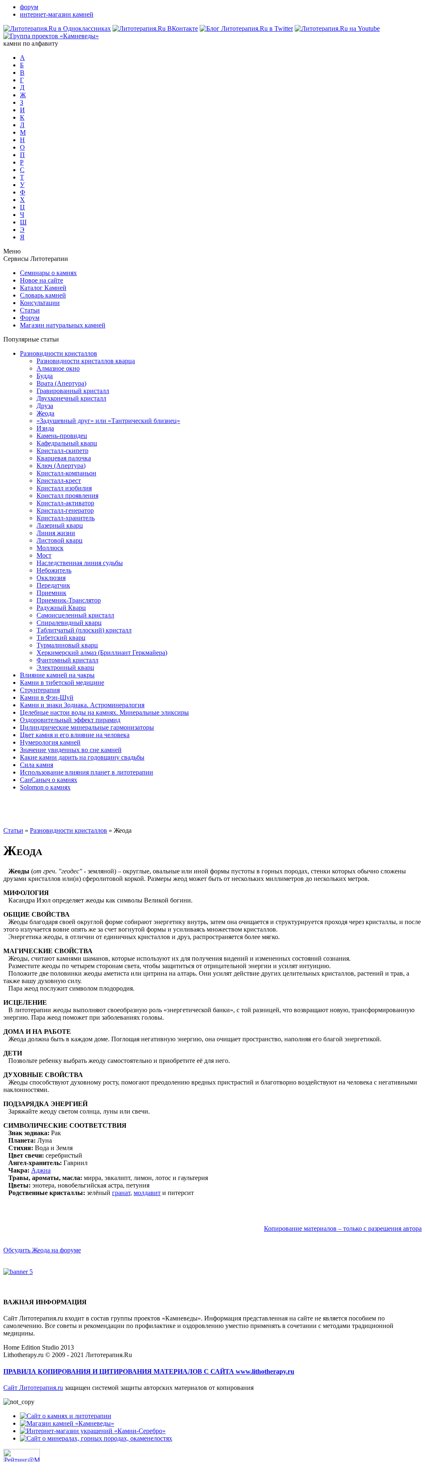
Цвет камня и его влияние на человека (74, 734)
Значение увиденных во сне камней (71, 749)
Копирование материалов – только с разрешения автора (343, 1228)
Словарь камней (43, 295)
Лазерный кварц (60, 525)
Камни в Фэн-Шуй (46, 697)
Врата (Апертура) (61, 383)
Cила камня (36, 764)
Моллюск (50, 547)
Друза (45, 405)
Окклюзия (51, 577)
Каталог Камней (43, 287)
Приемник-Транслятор (69, 600)
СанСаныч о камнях (48, 779)
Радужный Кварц (61, 607)
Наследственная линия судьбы (80, 562)
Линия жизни (56, 532)
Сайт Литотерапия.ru (33, 1387)
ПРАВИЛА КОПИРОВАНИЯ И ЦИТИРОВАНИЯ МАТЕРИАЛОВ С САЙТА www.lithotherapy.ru (148, 1371)
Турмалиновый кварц (67, 645)
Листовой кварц (60, 540)
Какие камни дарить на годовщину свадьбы (82, 757)
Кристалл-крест (59, 480)
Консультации (40, 302)
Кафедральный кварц (67, 443)
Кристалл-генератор (65, 510)
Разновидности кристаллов (58, 353)
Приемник (51, 592)
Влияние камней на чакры (57, 675)
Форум (29, 317)
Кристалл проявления (67, 495)
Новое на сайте (41, 280)
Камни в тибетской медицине (62, 682)
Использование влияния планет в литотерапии (86, 772)
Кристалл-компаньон (66, 473)
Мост (44, 555)
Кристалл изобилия (64, 488)
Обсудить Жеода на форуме (42, 1250)
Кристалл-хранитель (66, 517)
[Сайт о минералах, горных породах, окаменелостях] (96, 1438)
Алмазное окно (58, 368)
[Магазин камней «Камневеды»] (67, 1423)
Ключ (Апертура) (61, 465)
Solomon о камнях (45, 787)
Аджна (41, 1170)
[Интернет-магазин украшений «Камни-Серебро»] (93, 1430)
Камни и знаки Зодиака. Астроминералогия (82, 704)
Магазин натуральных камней (62, 325)
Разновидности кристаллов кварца (86, 360)
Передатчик (53, 585)
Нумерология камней (50, 742)
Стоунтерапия (40, 690)
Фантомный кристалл (67, 660)
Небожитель (54, 570)
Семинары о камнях (48, 272)
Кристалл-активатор (65, 503)
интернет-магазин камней (56, 14)
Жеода (45, 413)
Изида (45, 428)
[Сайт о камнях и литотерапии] (65, 1415)
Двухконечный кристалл (71, 398)
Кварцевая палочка (64, 458)
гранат (121, 1192)
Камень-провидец (62, 435)
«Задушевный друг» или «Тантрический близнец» (108, 420)
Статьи (30, 310)
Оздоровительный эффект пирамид (70, 719)
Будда (45, 375)
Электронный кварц (65, 667)
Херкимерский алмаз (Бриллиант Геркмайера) (102, 652)
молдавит (147, 1192)
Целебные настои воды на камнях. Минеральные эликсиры (104, 712)
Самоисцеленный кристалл (75, 615)
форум (29, 6)
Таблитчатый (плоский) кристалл (84, 630)
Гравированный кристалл (73, 390)
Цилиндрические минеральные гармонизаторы (87, 727)
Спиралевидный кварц (69, 622)
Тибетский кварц (61, 637)
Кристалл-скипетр (62, 450)
